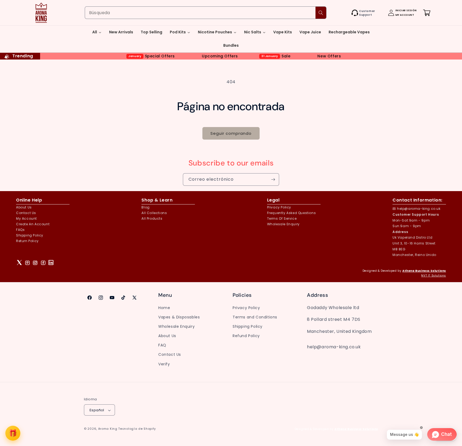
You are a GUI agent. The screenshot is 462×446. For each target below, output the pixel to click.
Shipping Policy (29, 235)
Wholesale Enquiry (283, 224)
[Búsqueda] (320, 13)
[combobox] (205, 13)
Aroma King (107, 429)
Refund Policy (246, 335)
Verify (164, 363)
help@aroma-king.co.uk (419, 208)
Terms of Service (282, 218)
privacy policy (279, 207)
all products (151, 218)
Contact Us (169, 354)
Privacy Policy (246, 307)
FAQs (20, 229)
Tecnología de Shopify (137, 429)
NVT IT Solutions (433, 276)
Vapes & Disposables (179, 316)
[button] (346, 13)
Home (164, 307)
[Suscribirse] (273, 179)
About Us (24, 207)
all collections (154, 213)
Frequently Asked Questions (291, 213)
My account (26, 218)
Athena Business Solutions (424, 271)
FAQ (162, 345)
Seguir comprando (231, 133)
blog (145, 207)
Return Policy (27, 241)
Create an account (32, 224)
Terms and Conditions (255, 316)
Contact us (26, 213)
